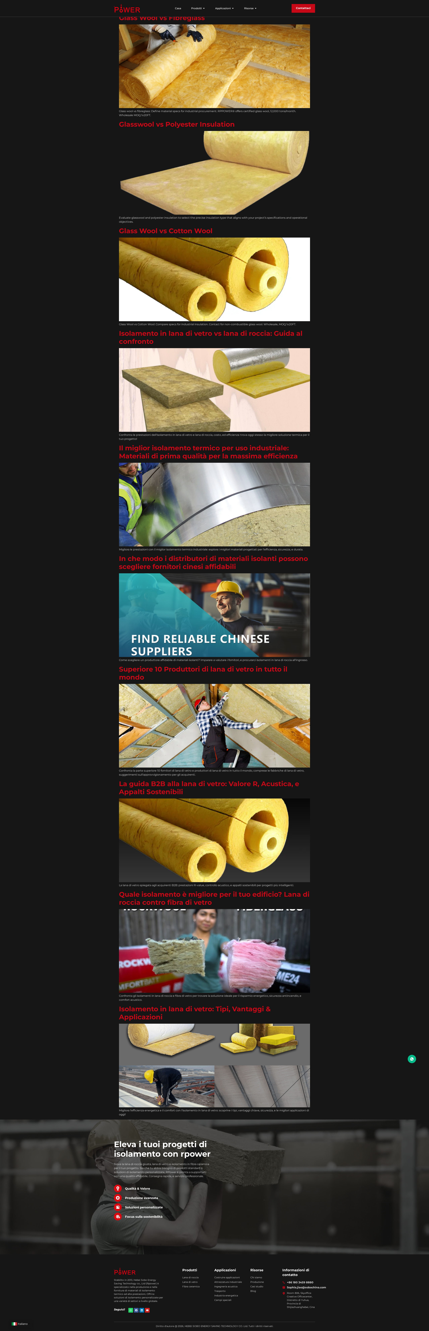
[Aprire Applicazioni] (233, 8)
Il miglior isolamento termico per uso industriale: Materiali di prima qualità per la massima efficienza (208, 456)
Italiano (23, 1323)
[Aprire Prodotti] (204, 8)
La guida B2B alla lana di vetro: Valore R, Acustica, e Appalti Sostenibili (209, 792)
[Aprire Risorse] (255, 8)
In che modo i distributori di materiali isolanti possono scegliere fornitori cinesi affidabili (213, 566)
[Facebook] (136, 1314)
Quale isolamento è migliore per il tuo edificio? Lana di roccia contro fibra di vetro (214, 902)
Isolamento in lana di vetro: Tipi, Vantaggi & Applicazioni (195, 1017)
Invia (266, 1243)
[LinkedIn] (141, 1314)
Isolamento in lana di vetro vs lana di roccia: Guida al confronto (210, 341)
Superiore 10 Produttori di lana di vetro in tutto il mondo (203, 677)
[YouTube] (147, 1314)
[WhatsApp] (130, 1314)
